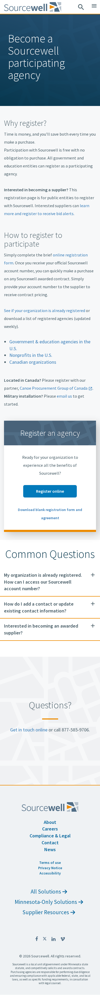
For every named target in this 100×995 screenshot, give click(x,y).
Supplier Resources (45, 912)
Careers (50, 829)
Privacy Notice (50, 867)
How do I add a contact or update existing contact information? (39, 607)
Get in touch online (28, 730)
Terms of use (50, 862)
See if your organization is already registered (44, 310)
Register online (50, 491)
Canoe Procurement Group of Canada (53, 388)
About (50, 822)
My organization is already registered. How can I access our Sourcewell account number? (43, 582)
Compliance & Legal (50, 836)
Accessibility (50, 873)
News (50, 849)
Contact (50, 842)
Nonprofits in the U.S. (30, 355)
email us (64, 396)
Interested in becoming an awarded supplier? (41, 629)
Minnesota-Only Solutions (46, 901)
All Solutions (46, 891)
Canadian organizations (32, 362)
